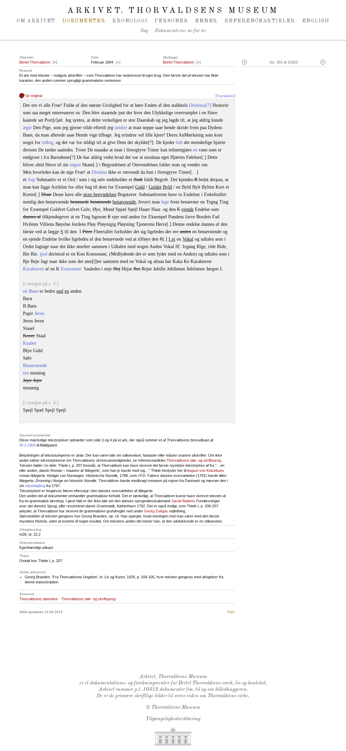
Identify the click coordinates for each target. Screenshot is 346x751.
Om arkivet (36, 21)
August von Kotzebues (205, 470)
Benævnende (35, 365)
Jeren (39, 313)
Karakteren (34, 268)
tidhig (47, 142)
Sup (31, 179)
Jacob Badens (183, 501)
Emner (206, 21)
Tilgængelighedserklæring (173, 719)
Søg (144, 30)
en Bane (30, 291)
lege (165, 201)
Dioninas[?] (200, 105)
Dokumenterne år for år (180, 30)
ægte (27, 127)
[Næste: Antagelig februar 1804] (322, 62)
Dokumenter (84, 21)
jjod (43, 254)
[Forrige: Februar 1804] (244, 62)
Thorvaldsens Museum (175, 707)
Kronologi (129, 21)
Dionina (99, 172)
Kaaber (29, 343)
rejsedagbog (35, 486)
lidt (179, 142)
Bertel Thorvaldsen (34, 62)
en (195, 149)
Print (230, 612)
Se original (33, 96)
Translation (225, 96)
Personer (171, 21)
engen (75, 164)
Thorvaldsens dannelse (38, 599)
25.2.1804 (27, 445)
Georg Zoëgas (156, 511)
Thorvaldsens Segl (175, 651)
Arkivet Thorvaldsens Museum (173, 11)
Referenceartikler (259, 21)
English (315, 21)
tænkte (121, 127)
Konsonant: (71, 268)
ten (26, 373)
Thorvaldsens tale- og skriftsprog (194, 460)
